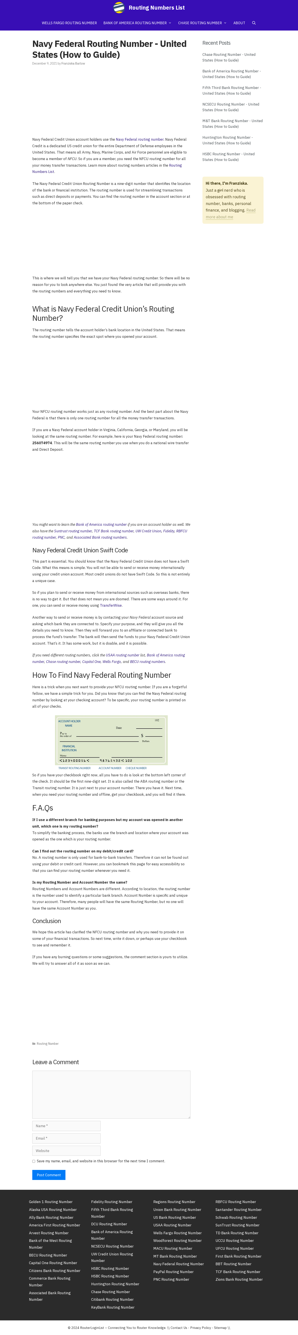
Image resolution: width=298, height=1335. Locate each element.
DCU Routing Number (109, 1224)
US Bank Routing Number (174, 1217)
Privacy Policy (200, 1328)
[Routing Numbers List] (120, 7)
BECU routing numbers (147, 661)
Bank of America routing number (101, 524)
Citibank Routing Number (112, 1299)
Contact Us (179, 1328)
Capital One (91, 661)
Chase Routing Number (200, 23)
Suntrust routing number (73, 531)
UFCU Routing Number (235, 1248)
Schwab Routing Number (236, 1217)
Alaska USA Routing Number (53, 1209)
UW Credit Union (148, 531)
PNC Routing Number (171, 1279)
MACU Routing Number (172, 1248)
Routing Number (48, 1044)
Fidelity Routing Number (111, 1201)
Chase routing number (63, 661)
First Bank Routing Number (239, 1256)
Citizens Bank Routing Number (54, 1270)
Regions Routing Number (174, 1201)
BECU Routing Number (48, 1255)
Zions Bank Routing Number (239, 1279)
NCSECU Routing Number (112, 1246)
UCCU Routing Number (235, 1240)
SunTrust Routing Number (238, 1225)
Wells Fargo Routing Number (69, 23)
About (239, 23)
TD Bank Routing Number (237, 1233)
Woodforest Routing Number (177, 1240)
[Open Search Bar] (254, 23)
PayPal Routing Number (173, 1271)
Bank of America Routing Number (135, 23)
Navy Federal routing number (139, 139)
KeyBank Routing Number (113, 1307)
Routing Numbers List (157, 7)
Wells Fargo (112, 661)
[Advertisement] (111, 103)
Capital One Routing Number (53, 1262)
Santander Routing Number (239, 1209)
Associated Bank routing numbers (100, 537)
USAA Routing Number (172, 1225)
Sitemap (220, 1328)
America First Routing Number (54, 1225)
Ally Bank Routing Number (51, 1217)
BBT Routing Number (234, 1264)
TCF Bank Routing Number (238, 1271)
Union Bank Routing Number (177, 1209)
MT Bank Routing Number (175, 1256)
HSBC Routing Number (110, 1268)
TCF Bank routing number (114, 531)
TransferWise (111, 605)
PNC (61, 537)
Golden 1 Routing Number (51, 1201)
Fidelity (168, 531)
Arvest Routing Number (49, 1233)
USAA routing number (122, 655)
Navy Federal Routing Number (178, 1264)
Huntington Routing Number (115, 1284)
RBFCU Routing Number (236, 1201)
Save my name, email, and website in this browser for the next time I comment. (101, 1161)
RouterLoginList (92, 1328)
